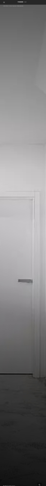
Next (44, 248)
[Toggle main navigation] (4, 2)
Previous (1, 248)
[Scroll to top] (43, 483)
